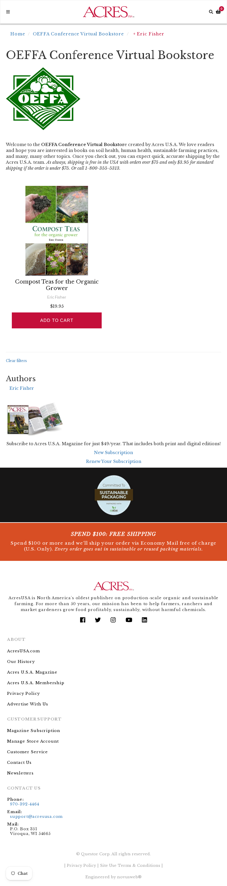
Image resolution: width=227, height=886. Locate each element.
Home (17, 34)
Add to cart (56, 320)
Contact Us (19, 762)
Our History (21, 661)
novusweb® (129, 877)
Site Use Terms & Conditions (130, 865)
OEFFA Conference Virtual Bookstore (78, 34)
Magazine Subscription (33, 730)
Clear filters (16, 360)
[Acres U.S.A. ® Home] (108, 11)
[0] (218, 12)
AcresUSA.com (23, 651)
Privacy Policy (23, 693)
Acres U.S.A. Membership (35, 682)
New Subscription (113, 452)
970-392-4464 (24, 804)
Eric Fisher (21, 388)
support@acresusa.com (36, 816)
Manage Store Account (33, 741)
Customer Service (27, 751)
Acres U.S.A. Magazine (32, 672)
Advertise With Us (27, 704)
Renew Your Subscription (113, 461)
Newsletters (20, 773)
